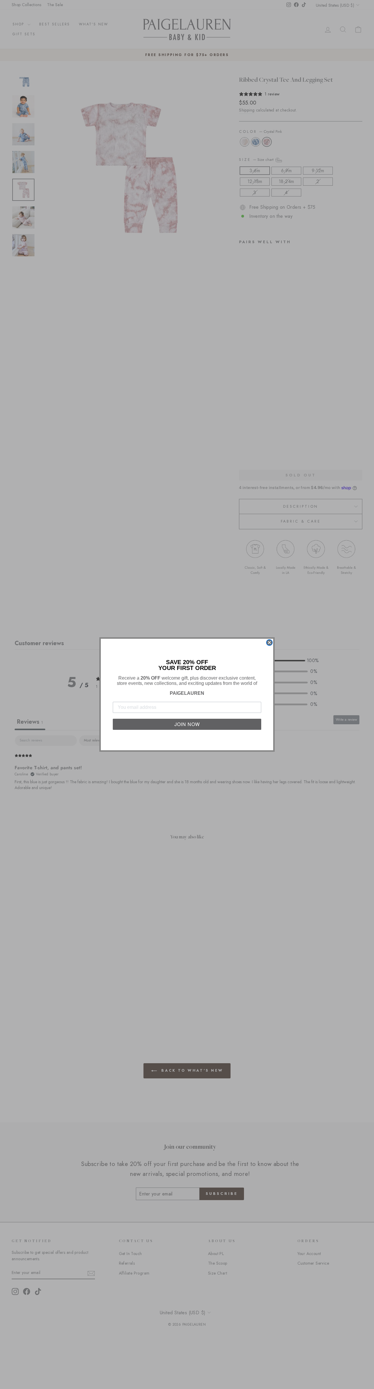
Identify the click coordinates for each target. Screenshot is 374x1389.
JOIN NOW (187, 724)
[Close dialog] (269, 642)
